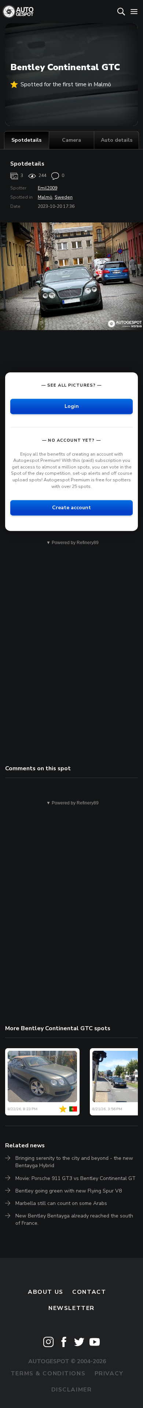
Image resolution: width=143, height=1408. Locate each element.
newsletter (71, 1308)
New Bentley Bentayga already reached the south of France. (74, 1219)
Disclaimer (71, 1390)
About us (45, 1292)
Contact (89, 1292)
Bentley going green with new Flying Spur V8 (68, 1190)
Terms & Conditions (48, 1373)
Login (72, 406)
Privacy (109, 1373)
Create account (71, 507)
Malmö (45, 197)
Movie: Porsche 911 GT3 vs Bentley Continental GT (75, 1178)
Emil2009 (47, 188)
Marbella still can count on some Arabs (61, 1203)
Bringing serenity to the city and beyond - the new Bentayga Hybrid (74, 1162)
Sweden (64, 197)
